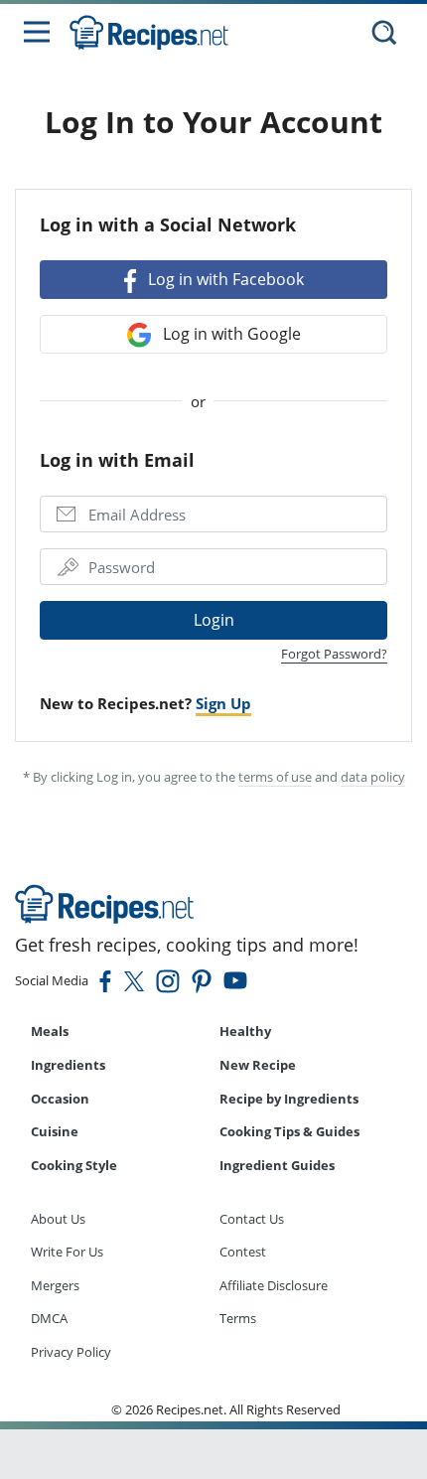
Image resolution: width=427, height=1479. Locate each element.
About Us (58, 1219)
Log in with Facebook (224, 279)
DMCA (49, 1318)
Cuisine (54, 1131)
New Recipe (257, 1065)
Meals (50, 1031)
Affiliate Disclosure (273, 1285)
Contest (242, 1251)
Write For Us (67, 1251)
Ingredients (68, 1065)
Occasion (60, 1099)
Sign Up (223, 703)
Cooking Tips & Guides (289, 1131)
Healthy (245, 1031)
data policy (373, 777)
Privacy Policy (71, 1352)
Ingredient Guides (277, 1165)
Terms (237, 1318)
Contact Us (251, 1219)
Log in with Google (230, 334)
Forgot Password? (334, 654)
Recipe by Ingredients (288, 1099)
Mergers (55, 1285)
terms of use (275, 777)
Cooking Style (74, 1165)
